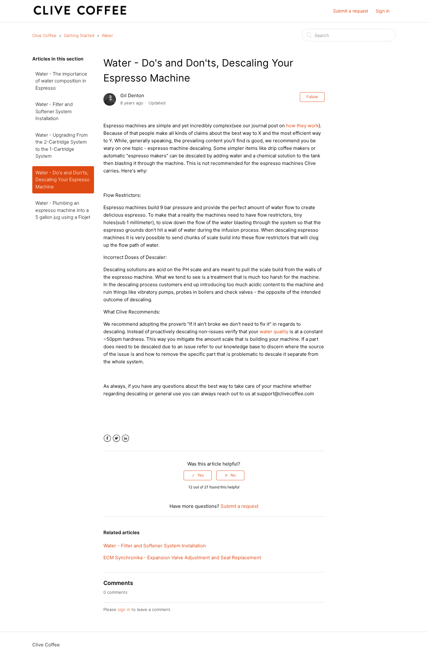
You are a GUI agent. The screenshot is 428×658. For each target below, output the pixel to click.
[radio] (198, 475)
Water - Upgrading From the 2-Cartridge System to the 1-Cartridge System (61, 145)
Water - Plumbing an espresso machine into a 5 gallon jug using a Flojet (62, 210)
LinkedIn (125, 438)
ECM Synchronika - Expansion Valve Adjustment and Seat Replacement (182, 558)
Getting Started (79, 35)
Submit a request (350, 10)
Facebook (107, 438)
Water (107, 35)
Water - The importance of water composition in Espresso (61, 81)
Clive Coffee (44, 35)
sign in (123, 609)
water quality (274, 331)
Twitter (116, 438)
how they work (302, 126)
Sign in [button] (382, 10)
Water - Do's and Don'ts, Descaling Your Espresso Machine (62, 180)
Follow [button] (312, 96)
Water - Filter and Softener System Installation (54, 111)
